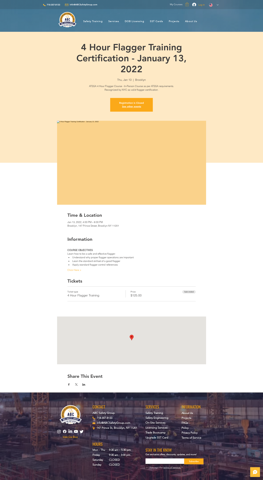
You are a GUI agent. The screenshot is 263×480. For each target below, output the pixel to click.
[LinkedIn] (70, 431)
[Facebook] (64, 431)
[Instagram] (59, 431)
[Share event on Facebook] (68, 384)
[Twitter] (81, 431)
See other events (131, 106)
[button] (187, 4)
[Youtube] (76, 431)
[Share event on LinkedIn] (83, 384)
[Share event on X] (76, 384)
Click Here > (74, 269)
